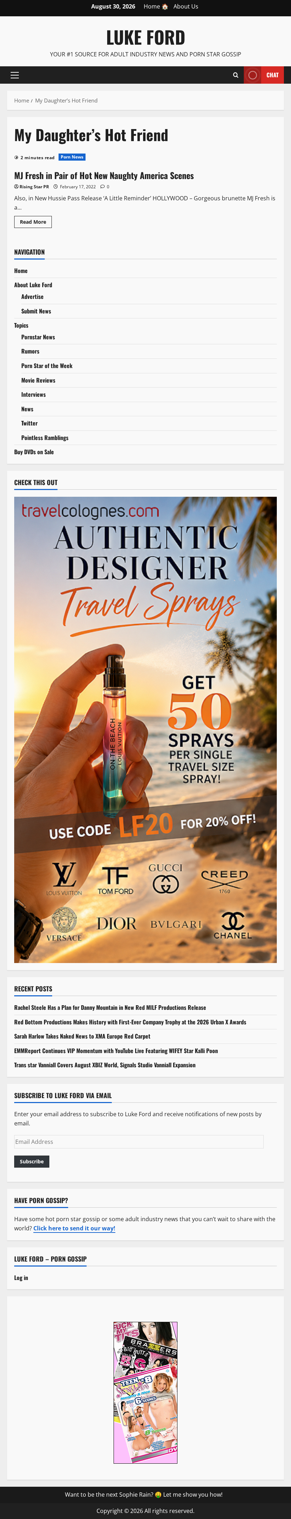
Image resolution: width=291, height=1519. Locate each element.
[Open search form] (235, 75)
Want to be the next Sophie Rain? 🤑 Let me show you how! (144, 1494)
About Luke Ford (33, 284)
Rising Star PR (34, 187)
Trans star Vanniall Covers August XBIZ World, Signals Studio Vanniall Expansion (105, 1065)
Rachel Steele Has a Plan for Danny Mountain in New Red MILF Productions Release (110, 1007)
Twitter (29, 423)
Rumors (30, 351)
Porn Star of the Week (46, 365)
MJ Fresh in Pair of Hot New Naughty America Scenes (104, 175)
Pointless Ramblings (44, 437)
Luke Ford (145, 36)
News (27, 409)
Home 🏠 (156, 6)
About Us (186, 6)
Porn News (72, 157)
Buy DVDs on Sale (34, 451)
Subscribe (32, 1161)
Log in (21, 1277)
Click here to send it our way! (74, 1228)
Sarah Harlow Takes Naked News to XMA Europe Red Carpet (82, 1036)
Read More (36, 223)
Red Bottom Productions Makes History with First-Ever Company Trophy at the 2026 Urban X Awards (130, 1022)
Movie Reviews (38, 380)
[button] (14, 74)
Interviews (33, 394)
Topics (21, 325)
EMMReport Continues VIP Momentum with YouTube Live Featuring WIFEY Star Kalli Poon (116, 1050)
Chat (273, 74)
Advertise (32, 296)
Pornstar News (38, 337)
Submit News (36, 311)
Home (21, 270)
